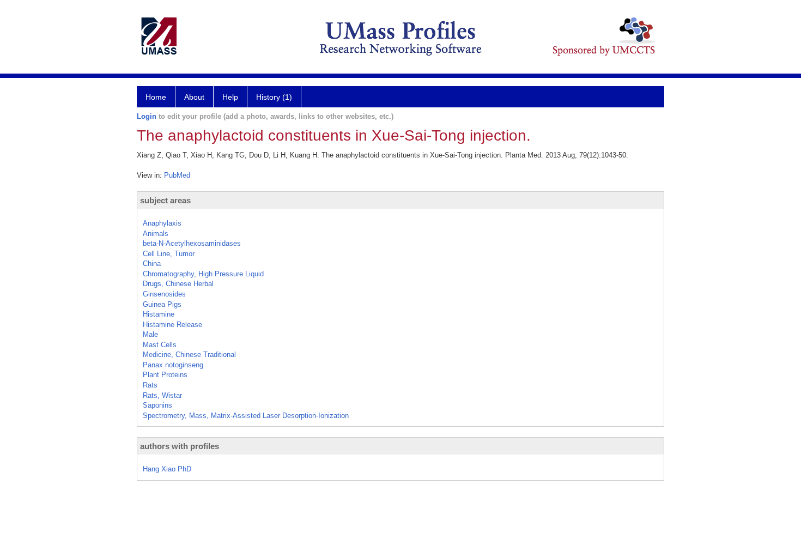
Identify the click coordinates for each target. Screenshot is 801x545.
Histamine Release (172, 324)
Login (146, 116)
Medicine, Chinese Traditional (189, 354)
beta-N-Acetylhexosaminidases (192, 243)
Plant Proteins (165, 375)
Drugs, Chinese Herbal (178, 284)
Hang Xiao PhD (167, 469)
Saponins (157, 405)
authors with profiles (179, 446)
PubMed (177, 175)
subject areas (165, 200)
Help (230, 97)
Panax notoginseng (173, 365)
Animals (155, 233)
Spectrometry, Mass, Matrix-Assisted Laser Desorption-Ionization (246, 415)
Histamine (158, 314)
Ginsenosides (164, 294)
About (194, 97)
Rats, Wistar (162, 395)
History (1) (274, 97)
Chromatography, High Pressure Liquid (203, 274)
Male (150, 334)
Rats (150, 385)
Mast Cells (160, 345)
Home (155, 97)
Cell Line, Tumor (169, 254)
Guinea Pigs (162, 304)
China (152, 263)
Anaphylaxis (162, 223)
